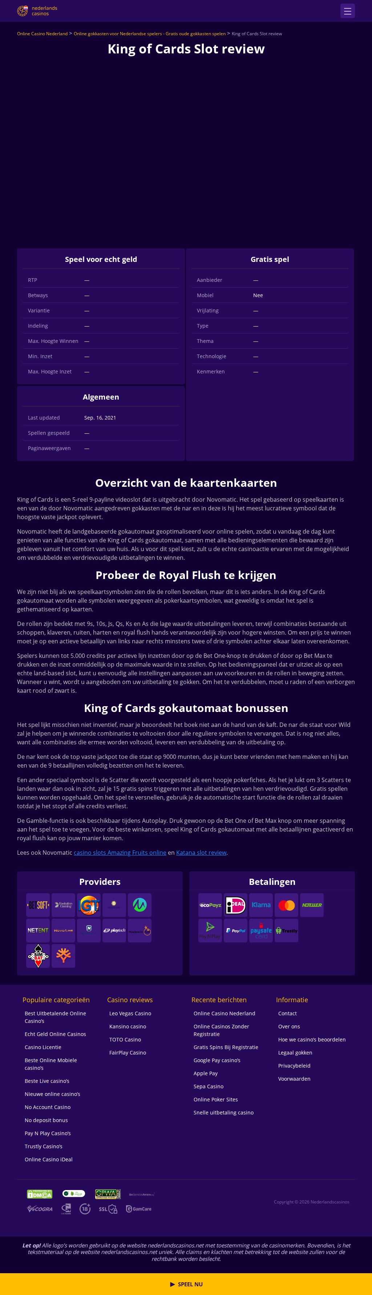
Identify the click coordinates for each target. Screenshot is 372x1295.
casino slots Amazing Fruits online (120, 853)
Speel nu (190, 1284)
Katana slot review (201, 853)
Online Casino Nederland (42, 34)
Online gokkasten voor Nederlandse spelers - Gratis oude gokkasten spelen (150, 34)
